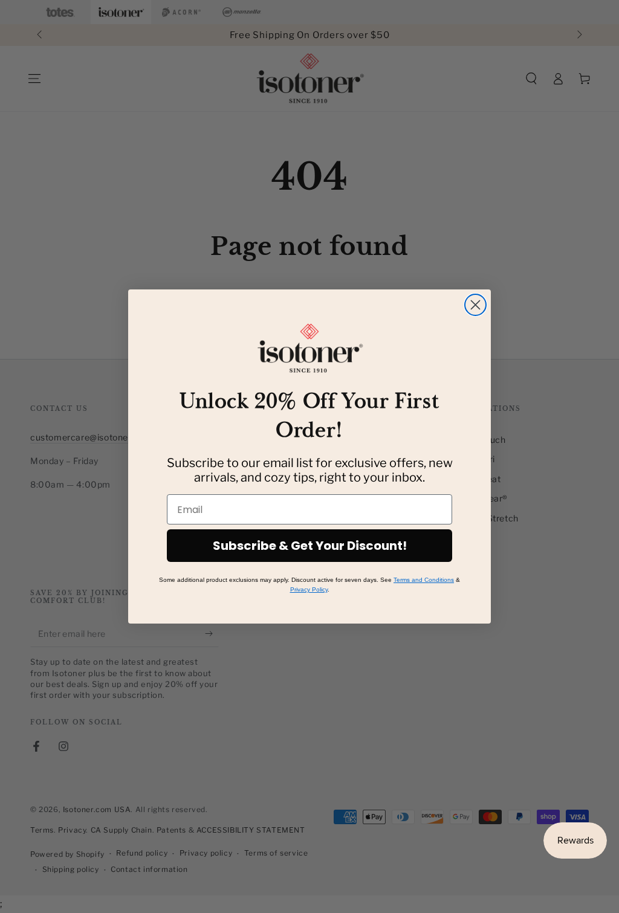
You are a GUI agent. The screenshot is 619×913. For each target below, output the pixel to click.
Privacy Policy (309, 589)
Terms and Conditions (424, 579)
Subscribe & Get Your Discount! (310, 545)
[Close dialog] (475, 304)
